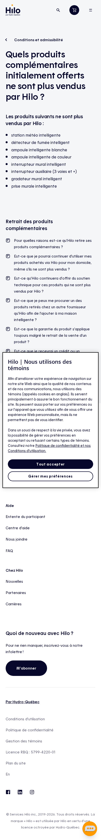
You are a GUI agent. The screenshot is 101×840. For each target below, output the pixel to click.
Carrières (14, 604)
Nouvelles (14, 581)
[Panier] (74, 9)
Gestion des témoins (24, 741)
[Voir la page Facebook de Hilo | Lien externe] (8, 791)
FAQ (9, 550)
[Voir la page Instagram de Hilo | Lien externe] (32, 791)
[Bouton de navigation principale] (90, 10)
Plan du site (16, 763)
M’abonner (26, 668)
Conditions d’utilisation (25, 719)
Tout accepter (50, 464)
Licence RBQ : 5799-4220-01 (30, 752)
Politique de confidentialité (29, 730)
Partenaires (16, 592)
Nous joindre (16, 539)
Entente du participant (25, 516)
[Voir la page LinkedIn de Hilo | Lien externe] (20, 791)
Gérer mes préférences (50, 476)
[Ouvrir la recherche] (58, 10)
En (8, 774)
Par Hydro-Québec (22, 701)
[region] (50, 420)
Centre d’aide (18, 528)
